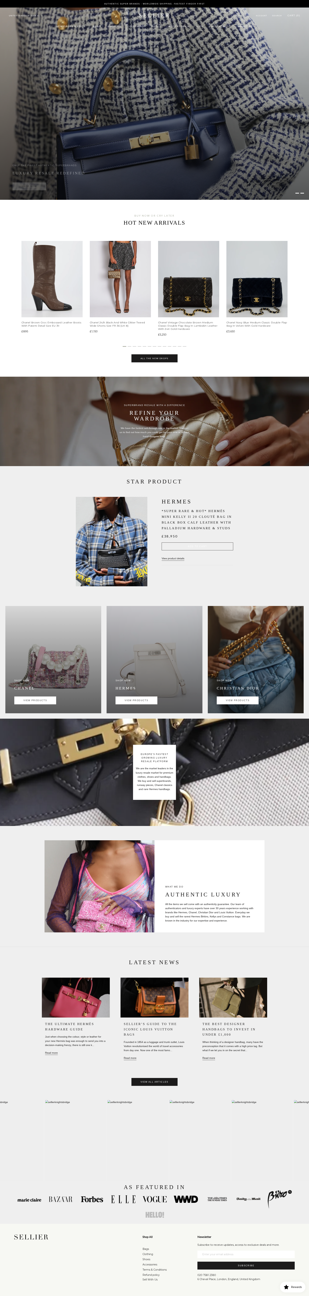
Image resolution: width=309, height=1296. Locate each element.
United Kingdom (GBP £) (24, 16)
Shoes (156, 26)
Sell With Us (150, 1279)
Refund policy (151, 1275)
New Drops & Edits (71, 26)
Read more (51, 1052)
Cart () (294, 15)
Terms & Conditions (155, 1269)
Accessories (179, 26)
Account (261, 16)
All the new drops (154, 358)
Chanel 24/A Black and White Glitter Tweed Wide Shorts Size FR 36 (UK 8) (117, 324)
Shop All (115, 26)
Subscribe (246, 1265)
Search (277, 16)
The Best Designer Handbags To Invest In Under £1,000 (229, 1029)
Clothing (137, 26)
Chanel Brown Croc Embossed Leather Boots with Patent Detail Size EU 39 (51, 324)
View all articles (154, 1082)
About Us (245, 26)
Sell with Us (221, 26)
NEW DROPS (30, 183)
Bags (97, 26)
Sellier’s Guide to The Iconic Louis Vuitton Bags (150, 1029)
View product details (173, 558)
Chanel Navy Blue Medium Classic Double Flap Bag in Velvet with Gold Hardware (256, 324)
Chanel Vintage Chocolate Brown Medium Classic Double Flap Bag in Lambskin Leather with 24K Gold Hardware (187, 326)
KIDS (200, 26)
